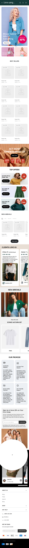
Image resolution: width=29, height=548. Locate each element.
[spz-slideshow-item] (7, 72)
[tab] (2, 219)
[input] (11, 422)
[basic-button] (7, 43)
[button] (22, 422)
